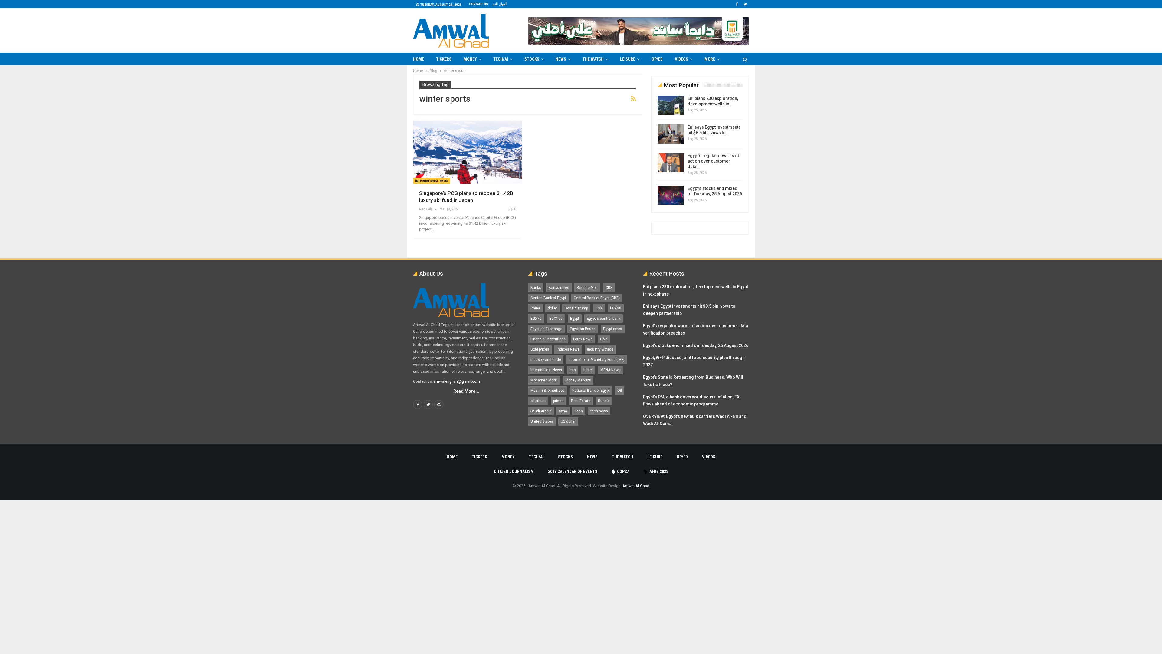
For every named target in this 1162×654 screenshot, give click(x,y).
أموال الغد (500, 4)
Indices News (568, 349)
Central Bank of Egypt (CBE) (597, 298)
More (709, 59)
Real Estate (580, 401)
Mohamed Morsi (544, 380)
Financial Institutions (548, 339)
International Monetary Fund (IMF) (597, 360)
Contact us (478, 4)
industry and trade (545, 360)
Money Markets (578, 380)
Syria (563, 411)
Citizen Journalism (514, 471)
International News (431, 181)
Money (470, 59)
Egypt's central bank (603, 318)
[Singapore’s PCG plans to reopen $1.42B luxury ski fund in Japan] (467, 152)
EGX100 (556, 318)
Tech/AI (500, 59)
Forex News (582, 339)
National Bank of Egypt (591, 390)
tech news (599, 411)
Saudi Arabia (540, 411)
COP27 (623, 471)
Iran (573, 370)
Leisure (627, 59)
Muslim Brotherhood (547, 390)
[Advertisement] (389, 156)
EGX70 (536, 318)
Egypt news (612, 329)
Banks (535, 288)
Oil (619, 390)
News (561, 59)
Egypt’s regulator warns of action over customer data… (713, 161)
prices (558, 401)
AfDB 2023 (658, 471)
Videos (681, 59)
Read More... (466, 391)
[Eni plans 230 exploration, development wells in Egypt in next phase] (671, 105)
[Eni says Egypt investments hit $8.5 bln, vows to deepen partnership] (671, 134)
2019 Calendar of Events (572, 471)
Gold (604, 339)
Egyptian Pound (583, 329)
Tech (579, 411)
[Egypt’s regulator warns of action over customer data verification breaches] (671, 162)
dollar (552, 308)
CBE (609, 288)
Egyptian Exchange (546, 329)
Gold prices (539, 349)
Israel (588, 370)
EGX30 (615, 308)
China (535, 308)
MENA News (610, 370)
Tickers (443, 59)
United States (541, 421)
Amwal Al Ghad (635, 486)
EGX (599, 308)
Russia (604, 401)
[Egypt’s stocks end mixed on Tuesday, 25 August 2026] (671, 195)
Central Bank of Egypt (548, 298)
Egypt (574, 318)
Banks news (559, 288)
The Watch (593, 59)
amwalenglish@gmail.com (457, 381)
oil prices (538, 401)
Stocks (531, 59)
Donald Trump (576, 308)
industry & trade (600, 349)
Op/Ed (657, 59)
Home (418, 59)
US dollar (568, 421)
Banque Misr (587, 288)
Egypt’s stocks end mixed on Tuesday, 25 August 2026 (695, 345)
